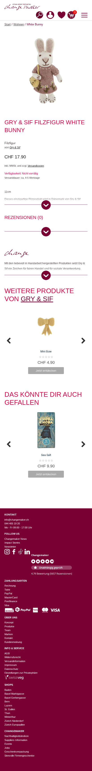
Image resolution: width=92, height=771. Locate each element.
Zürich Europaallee (14, 724)
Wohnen (18, 24)
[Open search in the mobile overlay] (38, 14)
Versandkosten (36, 165)
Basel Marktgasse (14, 693)
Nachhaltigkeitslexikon (16, 736)
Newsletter (10, 546)
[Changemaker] (46, 6)
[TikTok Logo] (20, 553)
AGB (7, 653)
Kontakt (8, 638)
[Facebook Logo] (14, 553)
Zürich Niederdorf (13, 721)
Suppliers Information (15, 740)
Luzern (8, 705)
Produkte (9, 626)
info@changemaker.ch (16, 519)
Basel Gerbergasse (15, 697)
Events (8, 743)
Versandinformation (14, 661)
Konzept (8, 622)
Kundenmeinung (13, 642)
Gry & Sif (15, 147)
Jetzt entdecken (46, 370)
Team (7, 630)
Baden (7, 690)
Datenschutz (11, 669)
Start (7, 24)
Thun (7, 713)
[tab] (23, 218)
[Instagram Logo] (7, 553)
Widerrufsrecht (12, 657)
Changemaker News (15, 539)
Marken (8, 634)
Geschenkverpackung (16, 751)
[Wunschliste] (61, 15)
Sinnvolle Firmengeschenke (19, 755)
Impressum (10, 665)
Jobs (7, 747)
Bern (7, 701)
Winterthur (10, 717)
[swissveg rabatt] (13, 678)
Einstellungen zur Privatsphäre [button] (21, 672)
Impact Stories (12, 542)
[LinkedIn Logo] (27, 553)
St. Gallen (9, 709)
